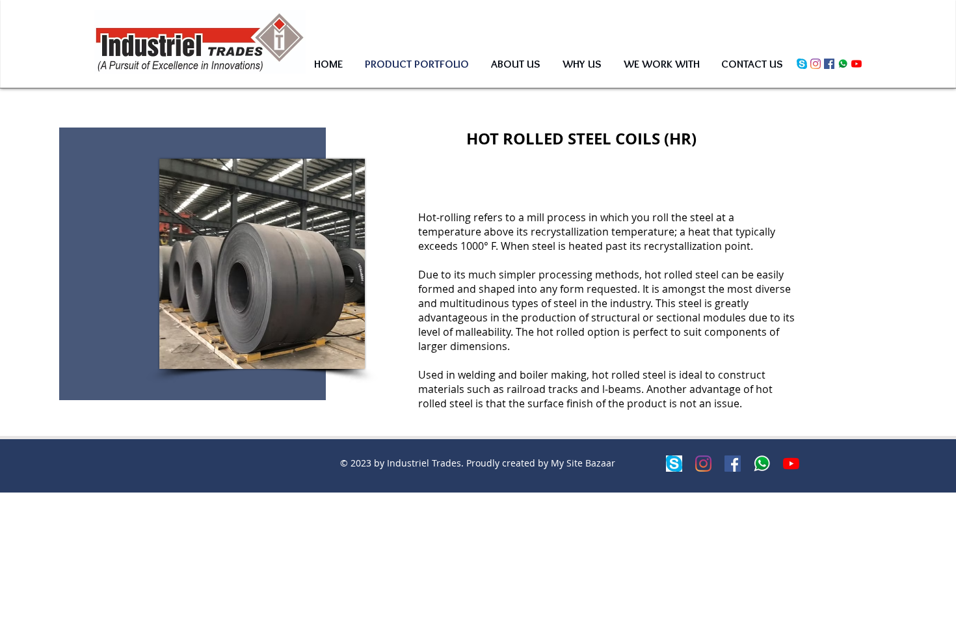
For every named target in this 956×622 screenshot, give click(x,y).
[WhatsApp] (843, 64)
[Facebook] (829, 64)
